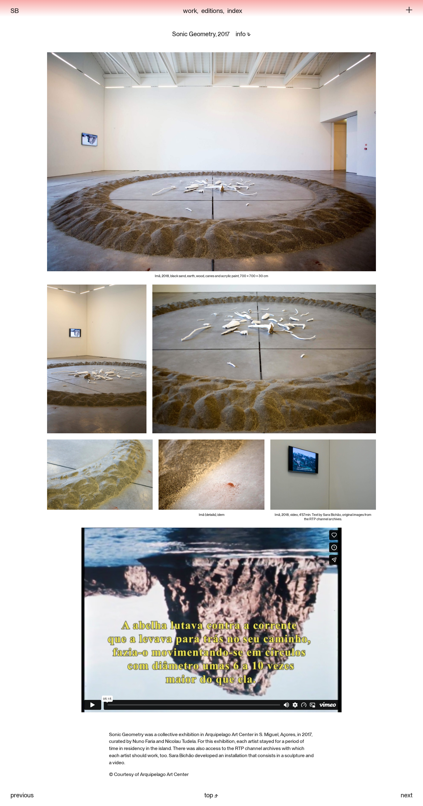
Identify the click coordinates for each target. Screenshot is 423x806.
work (190, 11)
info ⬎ (243, 34)
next (406, 795)
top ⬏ (211, 795)
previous (22, 795)
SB (15, 11)
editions (212, 11)
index (234, 11)
